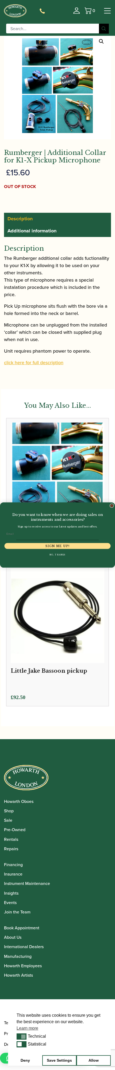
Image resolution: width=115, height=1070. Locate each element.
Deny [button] (25, 1060)
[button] (21, 1036)
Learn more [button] (27, 1028)
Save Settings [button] (59, 1060)
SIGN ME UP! (57, 546)
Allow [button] (94, 1060)
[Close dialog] (111, 505)
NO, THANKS (57, 555)
